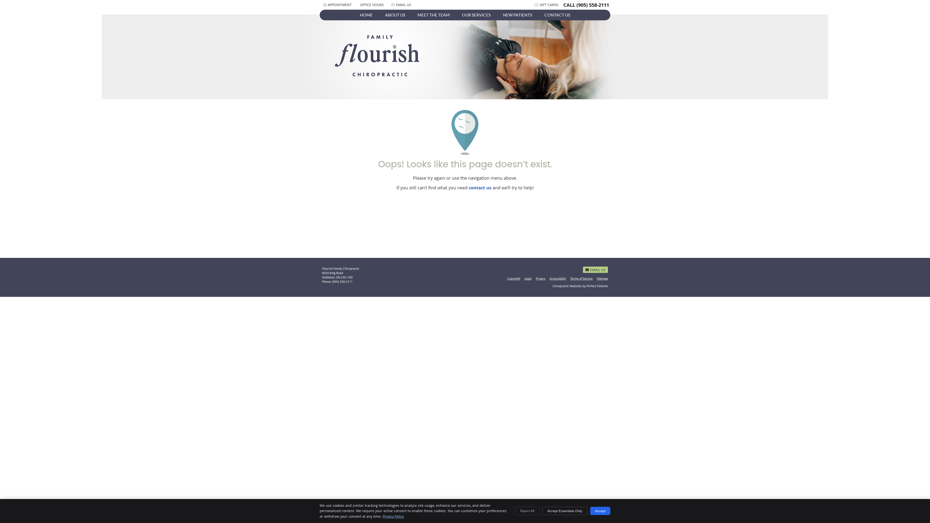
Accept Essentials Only (564, 511)
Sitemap (602, 278)
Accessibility (558, 278)
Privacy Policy (393, 516)
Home (366, 15)
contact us (480, 188)
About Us (395, 15)
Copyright (513, 278)
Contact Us (557, 15)
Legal (528, 278)
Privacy (540, 278)
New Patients (517, 15)
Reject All (527, 511)
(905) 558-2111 (592, 5)
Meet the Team (434, 15)
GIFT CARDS (549, 4)
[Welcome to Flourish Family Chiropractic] (378, 77)
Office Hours (372, 4)
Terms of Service (581, 278)
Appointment (340, 4)
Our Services (476, 15)
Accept (600, 511)
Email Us (403, 4)
